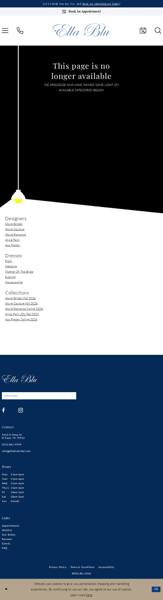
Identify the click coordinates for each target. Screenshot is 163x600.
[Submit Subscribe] (72, 395)
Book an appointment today (100, 4)
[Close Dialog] (6, 589)
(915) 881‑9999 (11, 444)
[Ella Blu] (81, 30)
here (89, 595)
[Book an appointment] (143, 30)
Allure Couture (14, 229)
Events (6, 543)
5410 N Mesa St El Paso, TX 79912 (13, 436)
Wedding (11, 266)
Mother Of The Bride (19, 271)
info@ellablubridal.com (16, 451)
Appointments (11, 525)
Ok (156, 589)
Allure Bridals (13, 224)
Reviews (7, 539)
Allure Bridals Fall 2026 (20, 298)
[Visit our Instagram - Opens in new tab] (20, 410)
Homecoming (14, 282)
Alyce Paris (12, 240)
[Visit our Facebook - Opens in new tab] (3, 410)
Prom (8, 261)
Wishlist (7, 530)
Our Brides (8, 534)
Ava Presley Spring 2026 (21, 319)
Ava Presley (12, 245)
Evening (10, 277)
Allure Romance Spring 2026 (24, 308)
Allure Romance (15, 234)
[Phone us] (20, 30)
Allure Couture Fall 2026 (21, 303)
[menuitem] (20, 30)
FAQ (4, 548)
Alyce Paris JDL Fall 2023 (22, 314)
